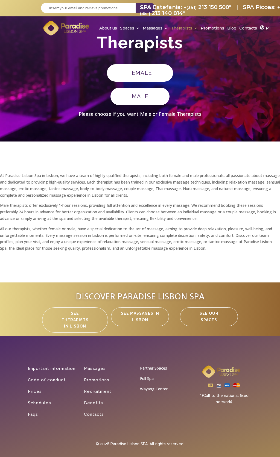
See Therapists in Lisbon (75, 320)
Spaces (127, 29)
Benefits (93, 402)
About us (108, 29)
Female (140, 73)
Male (140, 96)
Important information (51, 368)
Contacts (248, 29)
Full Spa (147, 378)
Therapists (181, 29)
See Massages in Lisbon (140, 316)
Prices (35, 391)
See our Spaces (209, 316)
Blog (231, 29)
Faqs (33, 414)
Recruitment (97, 391)
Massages (152, 29)
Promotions (212, 29)
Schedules (39, 402)
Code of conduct (47, 380)
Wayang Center (154, 388)
